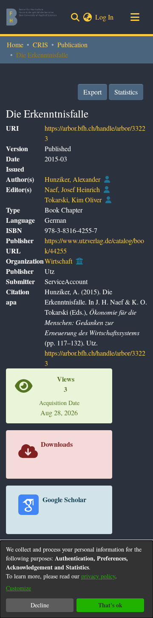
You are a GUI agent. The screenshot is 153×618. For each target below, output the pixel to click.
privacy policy (98, 576)
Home (15, 44)
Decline (40, 605)
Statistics (126, 91)
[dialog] (76, 579)
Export (92, 91)
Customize (18, 588)
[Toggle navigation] (135, 17)
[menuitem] (87, 17)
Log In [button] (104, 16)
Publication (72, 44)
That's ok (110, 605)
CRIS (40, 44)
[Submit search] (75, 17)
